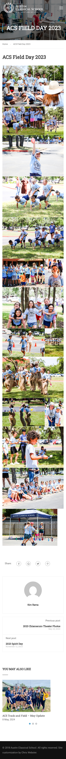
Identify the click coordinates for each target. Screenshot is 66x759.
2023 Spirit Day (14, 643)
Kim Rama (33, 604)
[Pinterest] (47, 563)
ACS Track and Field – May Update (23, 715)
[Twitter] (38, 563)
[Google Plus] (28, 563)
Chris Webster (28, 752)
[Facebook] (18, 563)
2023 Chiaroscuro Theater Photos (41, 626)
